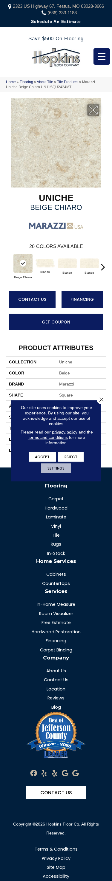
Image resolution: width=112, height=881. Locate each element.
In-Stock (56, 553)
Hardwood (56, 508)
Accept (42, 456)
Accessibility (56, 876)
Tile (56, 535)
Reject (71, 456)
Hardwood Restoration (56, 632)
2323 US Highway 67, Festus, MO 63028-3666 (58, 6)
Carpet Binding (56, 650)
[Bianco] (45, 263)
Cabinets (56, 574)
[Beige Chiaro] (23, 263)
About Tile (45, 82)
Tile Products (67, 82)
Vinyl (56, 526)
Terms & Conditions (56, 849)
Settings (56, 467)
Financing (82, 299)
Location (56, 689)
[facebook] (33, 773)
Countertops (56, 583)
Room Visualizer (56, 614)
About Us (56, 671)
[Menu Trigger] (101, 56)
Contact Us (32, 299)
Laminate (56, 517)
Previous (8, 264)
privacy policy (64, 431)
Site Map (56, 867)
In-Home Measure (56, 604)
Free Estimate (56, 622)
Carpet (56, 499)
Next (103, 264)
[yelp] (44, 773)
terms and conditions (48, 437)
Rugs (56, 544)
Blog (56, 707)
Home (11, 82)
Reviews (56, 698)
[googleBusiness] (65, 773)
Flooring (26, 82)
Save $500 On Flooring (55, 38)
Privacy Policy (56, 858)
